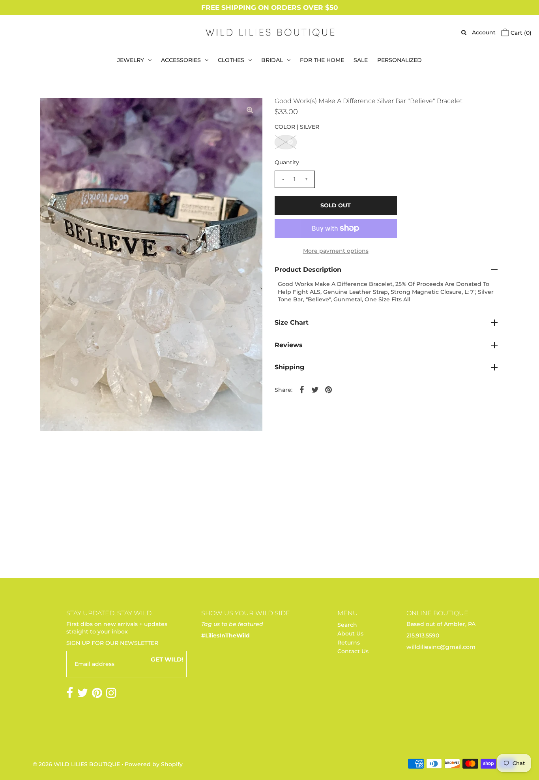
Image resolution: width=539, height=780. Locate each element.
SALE (361, 60)
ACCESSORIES (181, 60)
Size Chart (292, 322)
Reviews (289, 345)
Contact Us (353, 651)
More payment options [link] (336, 250)
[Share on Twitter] (315, 389)
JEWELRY (130, 60)
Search (347, 624)
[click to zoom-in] (249, 110)
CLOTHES (231, 60)
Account (484, 32)
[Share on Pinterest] (329, 389)
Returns (348, 642)
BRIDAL (272, 60)
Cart (520, 32)
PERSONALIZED (399, 60)
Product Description (308, 269)
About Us (350, 633)
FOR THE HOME (322, 60)
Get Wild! (167, 659)
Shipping (289, 367)
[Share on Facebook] (302, 389)
